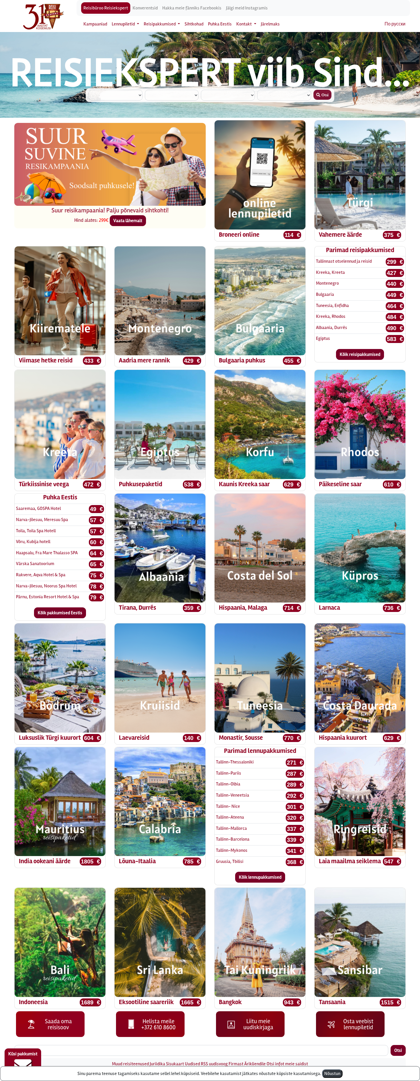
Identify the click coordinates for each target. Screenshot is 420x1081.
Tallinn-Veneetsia (232, 795)
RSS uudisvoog (214, 1064)
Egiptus (323, 338)
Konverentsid (145, 8)
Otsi (398, 1050)
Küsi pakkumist (22, 1054)
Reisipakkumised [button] (160, 24)
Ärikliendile (255, 1064)
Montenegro (327, 283)
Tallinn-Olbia (228, 784)
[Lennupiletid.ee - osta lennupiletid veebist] (350, 1024)
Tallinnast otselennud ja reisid (344, 261)
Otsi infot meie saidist (287, 1064)
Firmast (236, 1064)
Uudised (192, 1064)
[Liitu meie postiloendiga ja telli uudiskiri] (250, 1024)
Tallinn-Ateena (230, 817)
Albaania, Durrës (331, 327)
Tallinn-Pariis (228, 773)
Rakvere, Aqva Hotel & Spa (40, 575)
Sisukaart (175, 1064)
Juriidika (157, 1064)
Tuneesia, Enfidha (332, 305)
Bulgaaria (325, 294)
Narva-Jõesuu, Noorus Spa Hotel (46, 586)
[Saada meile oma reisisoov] (50, 1024)
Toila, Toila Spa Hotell (36, 531)
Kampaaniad (95, 24)
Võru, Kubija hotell (33, 542)
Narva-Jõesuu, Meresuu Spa (42, 519)
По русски (395, 24)
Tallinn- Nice (228, 806)
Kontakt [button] (244, 24)
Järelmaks (270, 24)
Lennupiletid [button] (124, 24)
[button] (28, 170)
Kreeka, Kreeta (330, 272)
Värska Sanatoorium (35, 564)
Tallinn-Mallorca (231, 828)
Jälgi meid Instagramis (247, 8)
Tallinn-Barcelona (232, 839)
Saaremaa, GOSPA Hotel (38, 508)
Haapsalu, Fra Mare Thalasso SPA (47, 553)
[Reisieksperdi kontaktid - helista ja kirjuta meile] (150, 1024)
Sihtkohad (194, 24)
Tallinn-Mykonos (231, 850)
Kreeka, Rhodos (330, 316)
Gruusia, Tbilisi (229, 861)
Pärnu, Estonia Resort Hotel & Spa (47, 597)
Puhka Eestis (220, 24)
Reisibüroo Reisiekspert (105, 8)
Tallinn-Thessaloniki (235, 762)
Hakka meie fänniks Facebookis (191, 8)
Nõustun (332, 1073)
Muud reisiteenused (130, 1064)
